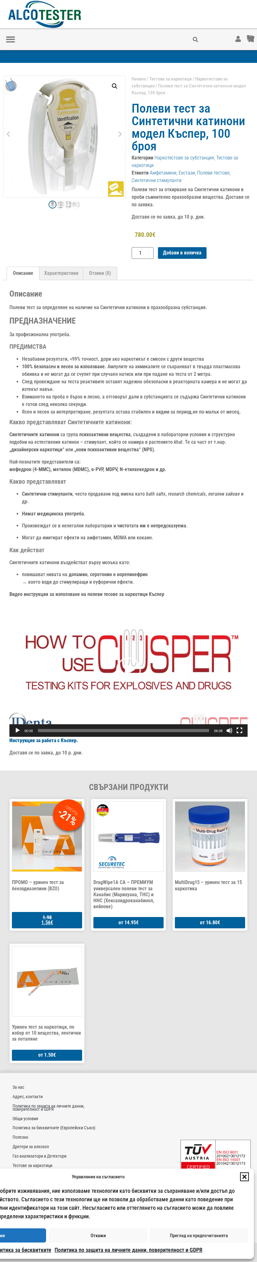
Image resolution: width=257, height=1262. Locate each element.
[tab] (23, 274)
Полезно (20, 1137)
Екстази (187, 173)
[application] (128, 670)
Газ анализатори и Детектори (39, 1156)
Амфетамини (163, 173)
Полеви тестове (213, 173)
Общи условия (25, 1118)
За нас (18, 1087)
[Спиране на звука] (229, 730)
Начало (139, 79)
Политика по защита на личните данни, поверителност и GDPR (128, 1250)
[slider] (123, 730)
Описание (23, 273)
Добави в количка (182, 253)
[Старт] (17, 730)
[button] (244, 1177)
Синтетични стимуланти (156, 180)
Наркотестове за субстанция (184, 158)
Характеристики (61, 273)
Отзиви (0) (100, 273)
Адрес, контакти (28, 1096)
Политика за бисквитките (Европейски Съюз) (54, 1127)
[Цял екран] (239, 730)
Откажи (98, 1235)
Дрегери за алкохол (31, 1146)
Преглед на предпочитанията (199, 1235)
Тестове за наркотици (170, 79)
